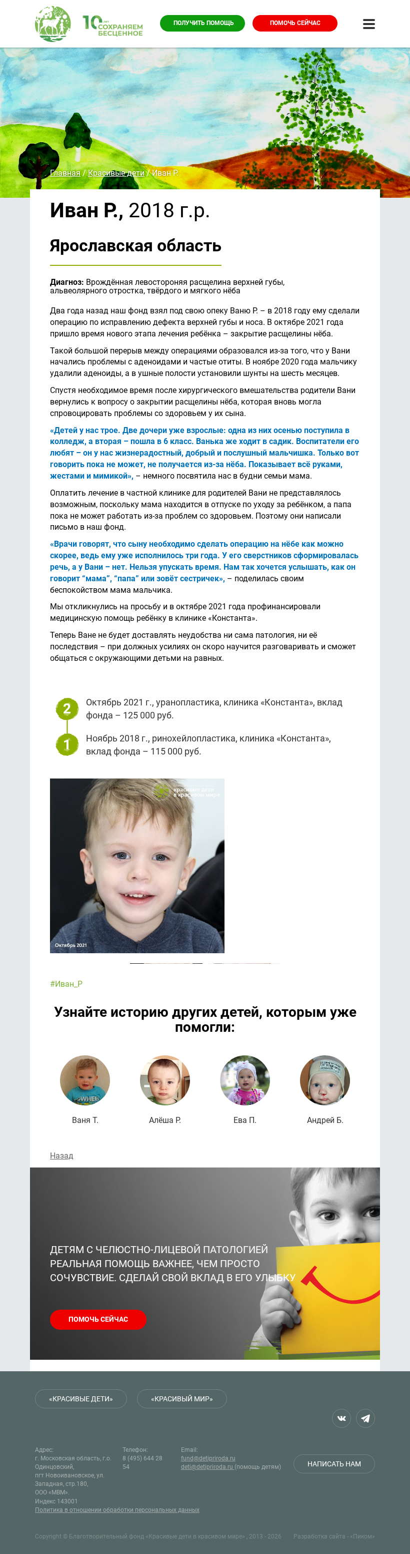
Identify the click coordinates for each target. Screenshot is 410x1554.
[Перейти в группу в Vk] (341, 1418)
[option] (205, 866)
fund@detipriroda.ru (208, 1458)
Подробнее (85, 1090)
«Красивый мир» (182, 1399)
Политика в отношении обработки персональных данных (117, 1509)
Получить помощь (204, 23)
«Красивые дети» (81, 1399)
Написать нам (334, 1464)
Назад (62, 1155)
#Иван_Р (66, 984)
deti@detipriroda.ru (207, 1466)
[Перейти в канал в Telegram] (365, 1418)
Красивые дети (116, 173)
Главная (65, 173)
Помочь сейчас (295, 23)
